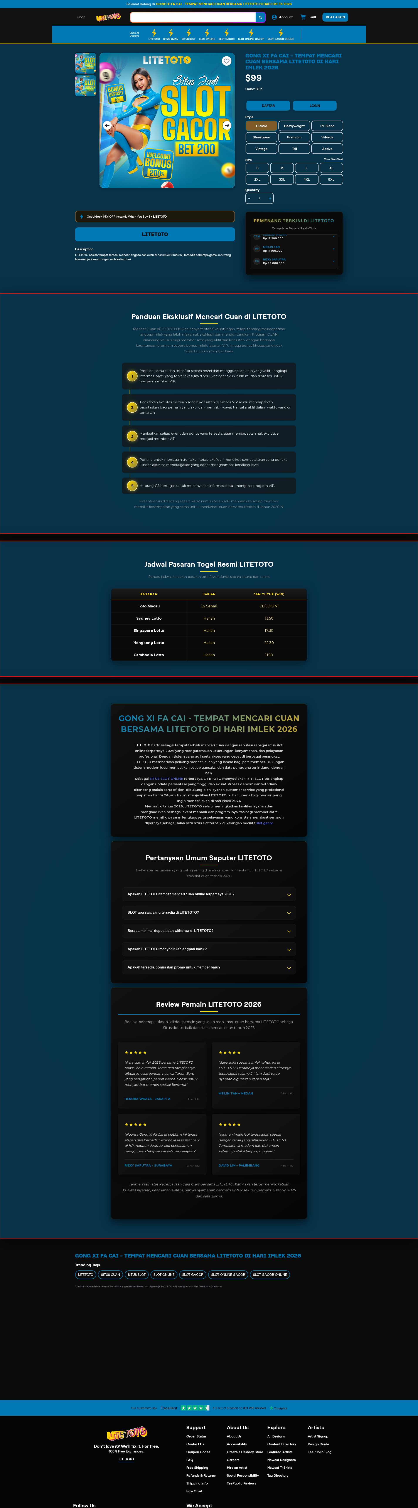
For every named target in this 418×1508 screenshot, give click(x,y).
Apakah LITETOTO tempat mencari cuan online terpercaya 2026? (181, 894)
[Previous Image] (107, 125)
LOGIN (315, 106)
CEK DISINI (269, 606)
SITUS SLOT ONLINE (166, 779)
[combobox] (193, 17)
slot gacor (264, 823)
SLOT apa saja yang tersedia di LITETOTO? (163, 912)
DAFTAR (268, 106)
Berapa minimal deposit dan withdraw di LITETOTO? (171, 931)
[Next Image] (227, 125)
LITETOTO (155, 234)
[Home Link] (108, 17)
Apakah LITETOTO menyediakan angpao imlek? (167, 949)
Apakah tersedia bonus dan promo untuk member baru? (174, 967)
